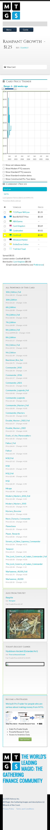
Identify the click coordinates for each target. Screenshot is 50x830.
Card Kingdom (19, 226)
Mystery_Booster (13, 511)
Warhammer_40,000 (14, 579)
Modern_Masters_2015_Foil (18, 496)
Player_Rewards (13, 534)
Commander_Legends (15, 398)
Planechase (11, 526)
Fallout (9, 450)
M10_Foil (9, 458)
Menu (9, 29)
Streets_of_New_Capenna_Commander (23, 541)
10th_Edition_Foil (13, 292)
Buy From (7, 189)
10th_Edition (11, 299)
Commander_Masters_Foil (17, 405)
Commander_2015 (14, 367)
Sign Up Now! (25, 739)
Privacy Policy (8, 809)
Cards (26, 29)
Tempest (24, 47)
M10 (8, 466)
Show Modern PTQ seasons (18, 168)
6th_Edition (11, 307)
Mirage (9, 488)
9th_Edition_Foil (13, 345)
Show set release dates (16, 165)
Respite (9, 597)
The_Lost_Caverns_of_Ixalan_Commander (24, 564)
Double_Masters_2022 (16, 428)
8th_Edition (11, 337)
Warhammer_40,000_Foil (16, 571)
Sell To (6, 194)
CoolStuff (17, 235)
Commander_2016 (14, 375)
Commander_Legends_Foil (17, 390)
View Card (10, 67)
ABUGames (17, 221)
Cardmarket (18, 230)
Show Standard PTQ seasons (18, 172)
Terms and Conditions (25, 809)
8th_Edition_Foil (13, 330)
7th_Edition (11, 322)
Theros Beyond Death (17, 655)
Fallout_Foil (11, 443)
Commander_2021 (14, 383)
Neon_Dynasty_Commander (18, 518)
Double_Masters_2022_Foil (18, 420)
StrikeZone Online (20, 244)
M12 (8, 481)
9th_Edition (11, 352)
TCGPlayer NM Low (21, 212)
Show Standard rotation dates (19, 175)
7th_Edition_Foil (13, 315)
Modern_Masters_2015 (16, 503)
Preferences (38, 265)
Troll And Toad (19, 249)
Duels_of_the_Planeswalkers (18, 435)
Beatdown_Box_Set (14, 360)
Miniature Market (20, 240)
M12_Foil (9, 473)
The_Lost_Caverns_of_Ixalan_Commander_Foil (26, 556)
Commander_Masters (15, 413)
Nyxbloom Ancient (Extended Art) (22, 651)
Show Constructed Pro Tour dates (21, 179)
